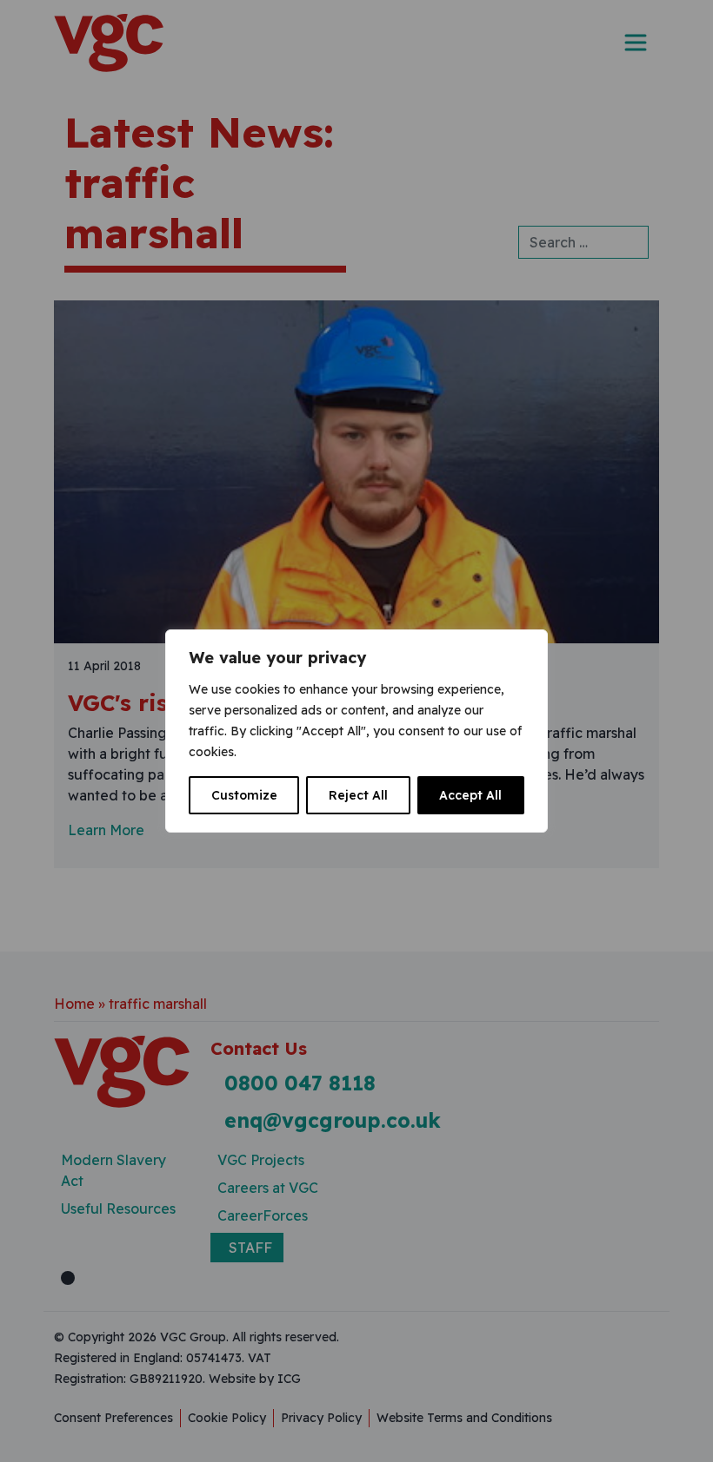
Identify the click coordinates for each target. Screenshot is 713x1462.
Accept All (470, 795)
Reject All (358, 795)
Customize (244, 795)
